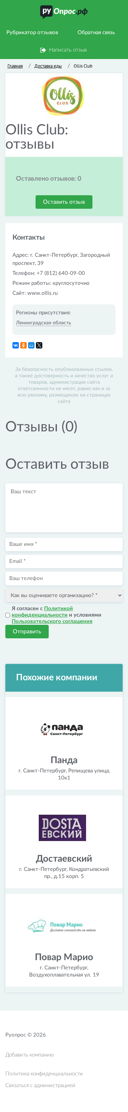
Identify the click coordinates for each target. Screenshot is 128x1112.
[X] (39, 345)
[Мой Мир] (31, 345)
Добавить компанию (29, 1055)
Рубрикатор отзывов (32, 32)
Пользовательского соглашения (52, 621)
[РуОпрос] (64, 12)
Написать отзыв (68, 50)
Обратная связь (96, 32)
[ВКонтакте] (15, 345)
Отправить (27, 631)
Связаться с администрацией (40, 1085)
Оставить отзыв (64, 202)
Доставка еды (48, 66)
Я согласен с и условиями (56, 615)
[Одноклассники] (23, 345)
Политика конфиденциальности (44, 1073)
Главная (15, 66)
